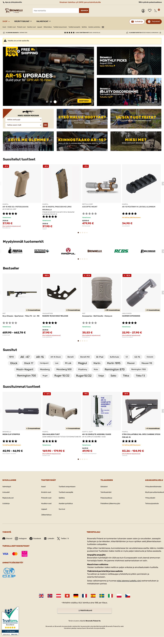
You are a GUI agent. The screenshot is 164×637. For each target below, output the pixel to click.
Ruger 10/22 (61, 375)
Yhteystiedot (150, 498)
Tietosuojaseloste (152, 503)
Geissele (150, 357)
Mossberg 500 (64, 369)
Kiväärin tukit (6, 335)
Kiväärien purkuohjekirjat (89, 453)
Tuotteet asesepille (74, 27)
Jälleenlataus (47, 27)
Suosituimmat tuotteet (21, 387)
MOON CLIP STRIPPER (11, 434)
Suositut (10, 350)
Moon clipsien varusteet (9, 453)
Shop (5, 21)
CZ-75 (137, 357)
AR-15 (40, 357)
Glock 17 (28, 363)
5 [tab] (87, 233)
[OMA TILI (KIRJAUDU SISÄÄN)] (144, 11)
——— (102, 26)
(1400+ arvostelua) (88, 32)
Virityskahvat (86, 337)
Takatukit (124, 455)
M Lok (68, 363)
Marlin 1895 (113, 363)
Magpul (82, 363)
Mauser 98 (147, 363)
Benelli (70, 357)
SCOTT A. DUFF (87, 432)
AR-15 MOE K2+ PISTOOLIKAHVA (15, 207)
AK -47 (24, 357)
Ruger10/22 (84, 375)
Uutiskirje (6, 503)
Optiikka (84, 27)
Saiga (101, 375)
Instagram (23, 538)
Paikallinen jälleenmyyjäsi (110, 503)
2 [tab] (51, 102)
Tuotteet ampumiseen (60, 27)
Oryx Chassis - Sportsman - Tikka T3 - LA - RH (21, 316)
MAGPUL (6, 204)
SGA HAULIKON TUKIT (51, 434)
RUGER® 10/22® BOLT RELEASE (55, 316)
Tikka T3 (140, 375)
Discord (9, 538)
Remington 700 (26, 375)
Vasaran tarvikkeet (127, 337)
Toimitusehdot (105, 492)
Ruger (45, 376)
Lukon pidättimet (47, 337)
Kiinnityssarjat (86, 226)
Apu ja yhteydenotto (13, 2)
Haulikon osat (31, 27)
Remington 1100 (138, 369)
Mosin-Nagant (24, 369)
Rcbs (96, 369)
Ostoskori (104, 487)
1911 (11, 356)
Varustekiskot (126, 226)
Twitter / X (65, 538)
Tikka (126, 375)
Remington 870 (115, 369)
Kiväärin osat (12, 27)
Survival (62, 509)
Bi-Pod (99, 357)
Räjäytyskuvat (21, 21)
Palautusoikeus (106, 498)
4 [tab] (85, 234)
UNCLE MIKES (127, 313)
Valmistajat (42, 21)
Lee (56, 363)
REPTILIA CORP (87, 204)
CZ (127, 357)
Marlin (97, 363)
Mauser (131, 363)
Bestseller (11, 268)
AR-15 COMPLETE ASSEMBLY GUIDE (96, 434)
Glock (13, 363)
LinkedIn (51, 538)
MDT (4, 313)
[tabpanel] (48, 76)
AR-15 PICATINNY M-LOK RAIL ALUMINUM (138, 207)
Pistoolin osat (21, 27)
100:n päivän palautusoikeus (150, 2)
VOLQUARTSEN (47, 313)
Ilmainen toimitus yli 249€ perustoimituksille (80, 2)
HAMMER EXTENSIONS (131, 316)
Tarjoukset (156, 21)
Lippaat (39, 27)
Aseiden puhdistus (94, 27)
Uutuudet (6, 492)
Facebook (37, 538)
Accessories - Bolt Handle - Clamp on (97, 316)
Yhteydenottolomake (153, 487)
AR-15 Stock (56, 357)
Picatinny (82, 369)
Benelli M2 (85, 357)
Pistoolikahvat (6, 228)
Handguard (44, 363)
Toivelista (150, 11)
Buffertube (114, 357)
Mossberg (45, 369)
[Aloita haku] (84, 10)
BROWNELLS (7, 432)
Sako (113, 375)
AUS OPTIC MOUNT (89, 207)
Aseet (4, 27)
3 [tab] (55, 102)
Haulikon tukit (46, 455)
